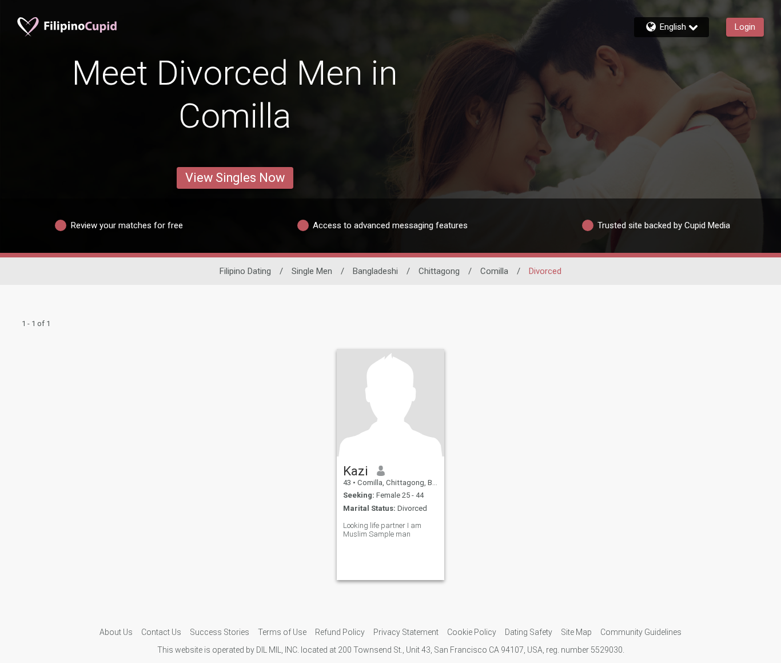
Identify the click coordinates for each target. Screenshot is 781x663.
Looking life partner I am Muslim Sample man (382, 529)
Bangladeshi (375, 271)
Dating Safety (528, 632)
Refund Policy (340, 632)
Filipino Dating (245, 271)
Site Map (576, 632)
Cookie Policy (471, 632)
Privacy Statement (406, 632)
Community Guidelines (641, 632)
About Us (116, 632)
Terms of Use (282, 632)
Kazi (355, 470)
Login (745, 27)
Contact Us (161, 632)
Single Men (312, 271)
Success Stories (219, 632)
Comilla (494, 271)
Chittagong (439, 271)
